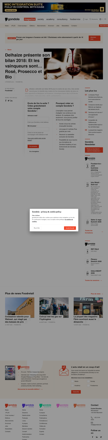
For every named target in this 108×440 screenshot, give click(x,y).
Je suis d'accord (70, 228)
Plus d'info (37, 228)
